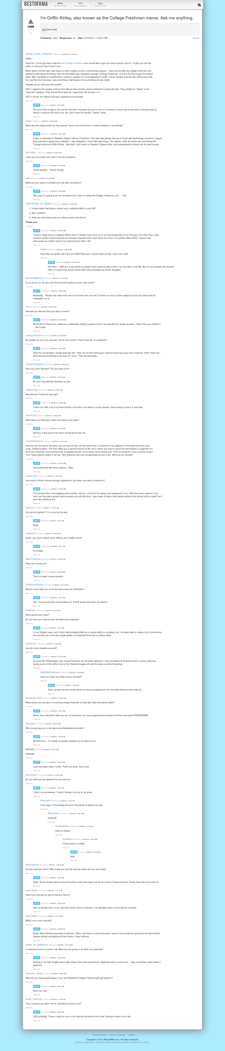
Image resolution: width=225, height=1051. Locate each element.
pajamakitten (32, 890)
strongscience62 (33, 697)
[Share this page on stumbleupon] (65, 43)
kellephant (31, 610)
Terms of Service (117, 1034)
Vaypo (29, 120)
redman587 (31, 643)
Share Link (29, 101)
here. (98, 92)
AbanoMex (31, 152)
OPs (80, 4)
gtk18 (36, 104)
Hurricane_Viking (34, 973)
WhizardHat (53, 813)
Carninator (31, 723)
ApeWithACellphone (50, 672)
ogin (28, 178)
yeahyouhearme (33, 335)
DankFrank (31, 415)
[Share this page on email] (76, 43)
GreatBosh (68, 838)
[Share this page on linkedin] (59, 43)
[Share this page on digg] (70, 43)
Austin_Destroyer (34, 998)
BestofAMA (36, 4)
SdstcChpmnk (32, 864)
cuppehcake (31, 475)
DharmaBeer (32, 915)
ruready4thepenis (34, 441)
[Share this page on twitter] (48, 43)
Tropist (43, 249)
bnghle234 (31, 533)
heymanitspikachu (34, 277)
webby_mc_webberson (37, 944)
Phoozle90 (45, 800)
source (196, 37)
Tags (100, 4)
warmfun (30, 507)
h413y (29, 306)
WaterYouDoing (33, 558)
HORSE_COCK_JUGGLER (39, 53)
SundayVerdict (62, 826)
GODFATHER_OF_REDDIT (39, 203)
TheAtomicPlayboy (35, 584)
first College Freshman (72, 63)
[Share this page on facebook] (43, 43)
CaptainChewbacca (35, 364)
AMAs (60, 4)
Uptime (132, 1034)
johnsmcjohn (32, 774)
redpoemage (32, 389)
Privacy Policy (99, 1034)
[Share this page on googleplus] (54, 43)
